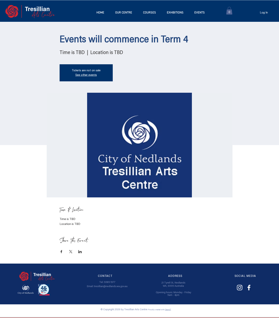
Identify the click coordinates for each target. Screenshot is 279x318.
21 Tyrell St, (168, 283)
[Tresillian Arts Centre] (239, 287)
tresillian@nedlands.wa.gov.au (111, 286)
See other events (86, 75)
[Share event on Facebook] (61, 251)
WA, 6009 (168, 286)
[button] (149, 12)
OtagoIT (168, 310)
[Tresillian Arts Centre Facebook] (249, 287)
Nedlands (180, 283)
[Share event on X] (71, 251)
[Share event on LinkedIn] (80, 251)
